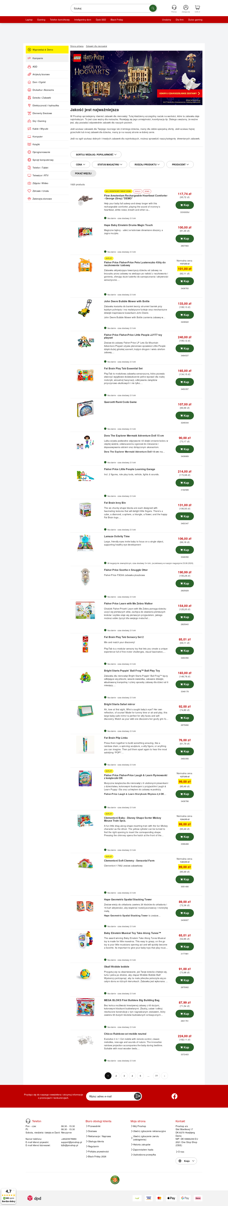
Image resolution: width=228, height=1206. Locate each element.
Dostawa (92, 1131)
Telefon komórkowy (60, 19)
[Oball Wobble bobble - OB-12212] (87, 973)
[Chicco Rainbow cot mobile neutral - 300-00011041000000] (87, 1041)
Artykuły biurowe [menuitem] (41, 74)
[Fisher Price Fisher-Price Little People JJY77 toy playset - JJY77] (87, 342)
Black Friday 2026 (97, 1156)
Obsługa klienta (96, 1141)
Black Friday (117, 19)
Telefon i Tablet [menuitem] (40, 167)
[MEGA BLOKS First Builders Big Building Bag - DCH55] (87, 1007)
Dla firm (180, 19)
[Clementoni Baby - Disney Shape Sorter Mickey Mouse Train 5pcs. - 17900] (87, 821)
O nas (181, 1151)
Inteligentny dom (82, 19)
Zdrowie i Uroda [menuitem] (41, 190)
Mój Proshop (139, 1126)
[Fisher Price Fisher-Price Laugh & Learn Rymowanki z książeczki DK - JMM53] (87, 778)
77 (156, 1075)
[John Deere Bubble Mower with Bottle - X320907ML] (87, 308)
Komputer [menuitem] (38, 136)
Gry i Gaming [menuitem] (39, 120)
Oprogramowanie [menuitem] (41, 152)
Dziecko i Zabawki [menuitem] (42, 97)
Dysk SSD (101, 19)
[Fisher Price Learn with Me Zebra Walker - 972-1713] (87, 610)
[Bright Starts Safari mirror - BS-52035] (87, 711)
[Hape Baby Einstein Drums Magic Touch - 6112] (87, 232)
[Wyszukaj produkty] (153, 8)
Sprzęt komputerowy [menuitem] (43, 159)
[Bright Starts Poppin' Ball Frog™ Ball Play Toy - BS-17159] (87, 677)
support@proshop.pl (71, 1142)
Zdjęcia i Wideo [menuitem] (40, 183)
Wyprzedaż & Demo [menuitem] (43, 49)
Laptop (29, 19)
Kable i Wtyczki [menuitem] (40, 128)
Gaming (41, 19)
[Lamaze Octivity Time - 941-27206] (87, 543)
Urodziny (166, 19)
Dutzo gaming (195, 19)
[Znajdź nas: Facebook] (174, 1096)
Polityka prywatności (98, 1151)
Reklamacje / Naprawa (99, 1136)
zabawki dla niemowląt (116, 116)
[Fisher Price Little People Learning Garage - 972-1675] (87, 476)
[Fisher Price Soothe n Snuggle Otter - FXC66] (87, 577)
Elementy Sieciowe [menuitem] (42, 113)
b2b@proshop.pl (69, 1145)
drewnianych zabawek (188, 138)
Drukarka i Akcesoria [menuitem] (43, 89)
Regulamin (93, 1146)
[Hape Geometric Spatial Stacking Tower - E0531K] (87, 906)
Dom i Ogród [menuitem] (39, 82)
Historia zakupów (141, 1144)
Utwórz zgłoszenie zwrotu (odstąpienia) (146, 1138)
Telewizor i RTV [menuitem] (41, 175)
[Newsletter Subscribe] (137, 1096)
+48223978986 (68, 1138)
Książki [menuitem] (36, 144)
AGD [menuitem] (35, 66)
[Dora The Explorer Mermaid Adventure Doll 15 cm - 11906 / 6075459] (87, 442)
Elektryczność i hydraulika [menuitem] (46, 105)
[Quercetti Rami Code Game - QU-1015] (87, 409)
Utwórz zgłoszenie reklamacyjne (149, 1131)
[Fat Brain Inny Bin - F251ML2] (87, 510)
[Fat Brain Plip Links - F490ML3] (87, 745)
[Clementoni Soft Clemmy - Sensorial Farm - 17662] (87, 864)
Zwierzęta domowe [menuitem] (42, 198)
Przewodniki (94, 1126)
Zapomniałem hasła (143, 1149)
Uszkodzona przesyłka (144, 1154)
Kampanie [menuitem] (38, 58)
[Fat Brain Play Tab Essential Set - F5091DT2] (87, 375)
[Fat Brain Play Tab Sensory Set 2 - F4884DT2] (87, 644)
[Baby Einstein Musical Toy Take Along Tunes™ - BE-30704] (87, 940)
